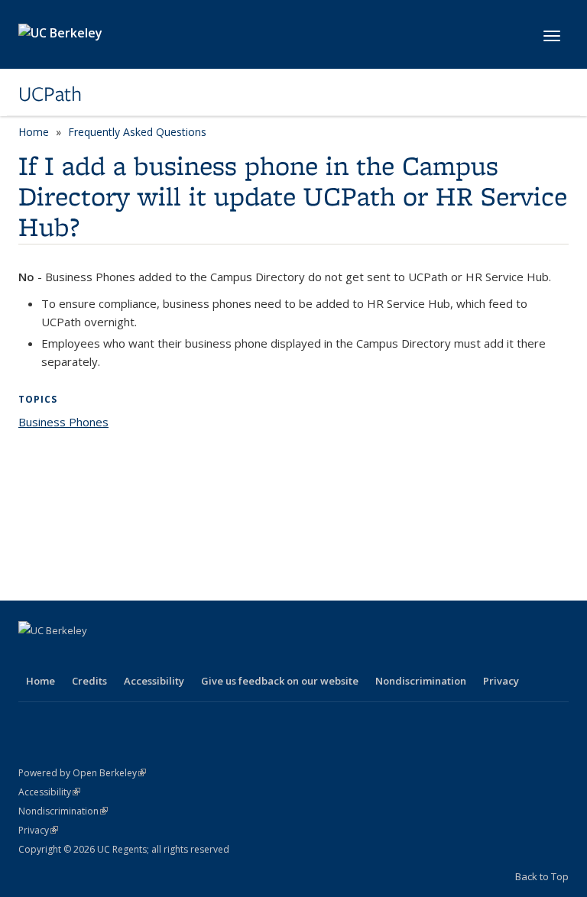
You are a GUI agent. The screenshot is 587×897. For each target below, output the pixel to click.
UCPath (50, 94)
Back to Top (542, 876)
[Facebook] (32, 656)
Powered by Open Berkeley (82, 772)
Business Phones (63, 421)
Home (33, 132)
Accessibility (154, 681)
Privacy (501, 681)
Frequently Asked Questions (137, 132)
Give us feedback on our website (279, 681)
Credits (89, 681)
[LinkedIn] (92, 656)
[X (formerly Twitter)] (62, 656)
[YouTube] (121, 656)
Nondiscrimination (420, 681)
